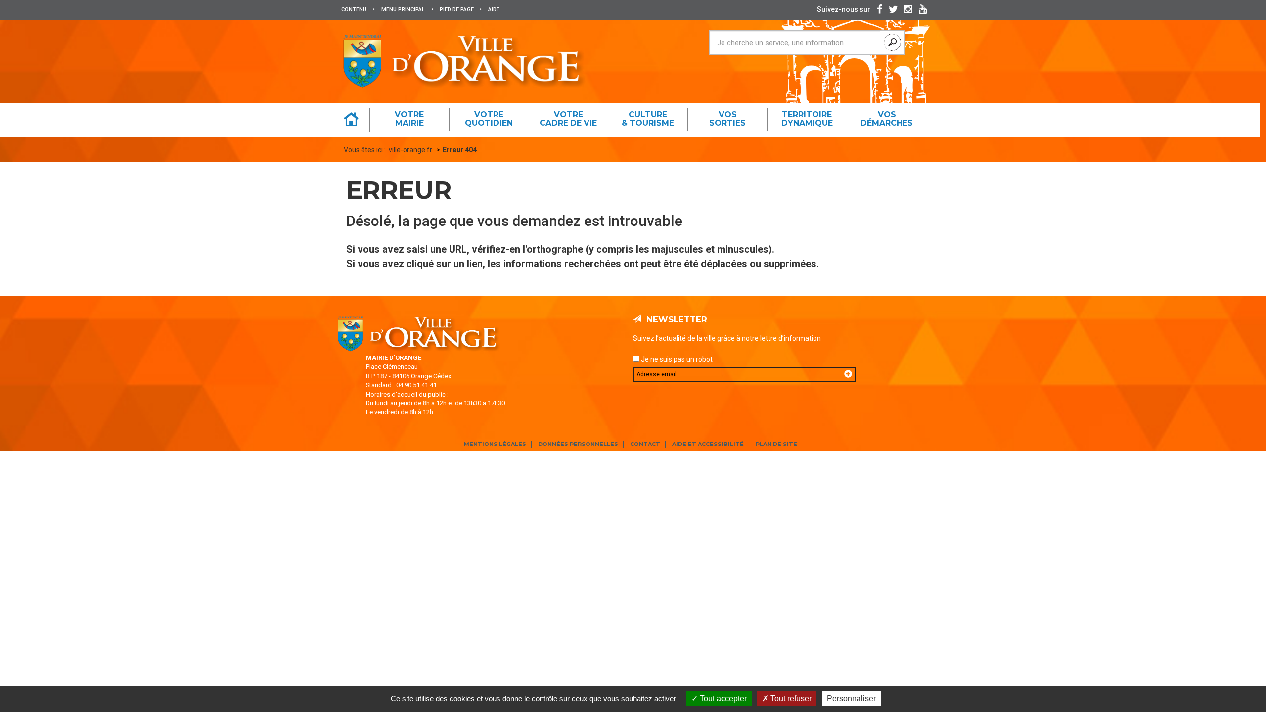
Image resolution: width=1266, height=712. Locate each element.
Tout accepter (722, 698)
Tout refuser (790, 698)
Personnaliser (851, 698)
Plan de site (776, 444)
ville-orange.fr (410, 150)
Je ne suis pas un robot (676, 359)
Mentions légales (495, 444)
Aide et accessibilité (708, 444)
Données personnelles (578, 444)
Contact (645, 444)
